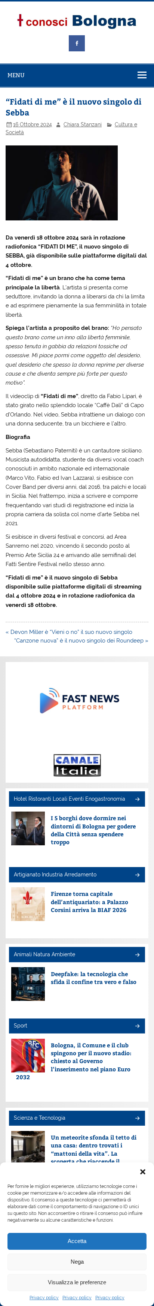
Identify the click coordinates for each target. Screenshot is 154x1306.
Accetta (77, 1241)
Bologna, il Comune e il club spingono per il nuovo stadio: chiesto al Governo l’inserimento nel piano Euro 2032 (74, 1061)
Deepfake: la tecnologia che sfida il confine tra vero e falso (93, 977)
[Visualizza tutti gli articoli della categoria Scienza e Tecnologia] (137, 1119)
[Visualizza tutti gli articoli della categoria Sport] (137, 1026)
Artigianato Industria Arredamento (55, 875)
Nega (77, 1261)
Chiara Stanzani (83, 124)
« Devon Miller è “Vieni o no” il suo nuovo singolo (69, 632)
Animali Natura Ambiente (44, 954)
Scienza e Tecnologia (39, 1118)
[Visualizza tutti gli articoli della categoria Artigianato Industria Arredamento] (137, 875)
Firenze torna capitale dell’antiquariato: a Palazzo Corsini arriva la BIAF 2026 (89, 902)
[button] (143, 1172)
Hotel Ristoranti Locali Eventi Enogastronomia (69, 799)
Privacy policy (44, 1297)
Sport (20, 1026)
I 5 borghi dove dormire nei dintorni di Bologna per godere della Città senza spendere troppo (93, 830)
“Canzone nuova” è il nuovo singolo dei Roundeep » (81, 640)
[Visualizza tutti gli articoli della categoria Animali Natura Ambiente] (137, 955)
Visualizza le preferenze (77, 1282)
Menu (16, 75)
